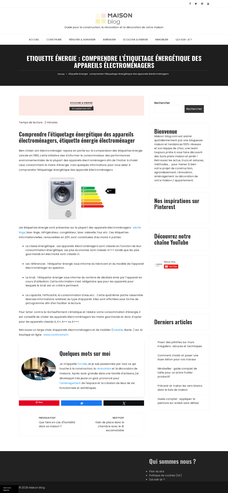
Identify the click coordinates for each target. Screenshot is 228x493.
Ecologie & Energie (135, 39)
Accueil (34, 39)
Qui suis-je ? (184, 39)
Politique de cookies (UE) (165, 475)
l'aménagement (70, 383)
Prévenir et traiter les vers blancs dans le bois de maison (180, 388)
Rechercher (162, 103)
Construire (54, 39)
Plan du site (156, 471)
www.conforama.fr (56, 335)
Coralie (82, 364)
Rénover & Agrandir (82, 39)
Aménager (109, 39)
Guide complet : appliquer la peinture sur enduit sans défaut (178, 401)
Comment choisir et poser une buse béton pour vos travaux (178, 357)
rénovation (104, 369)
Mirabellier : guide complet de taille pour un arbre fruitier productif (177, 373)
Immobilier (161, 39)
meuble (118, 330)
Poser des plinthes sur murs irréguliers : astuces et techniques (180, 344)
